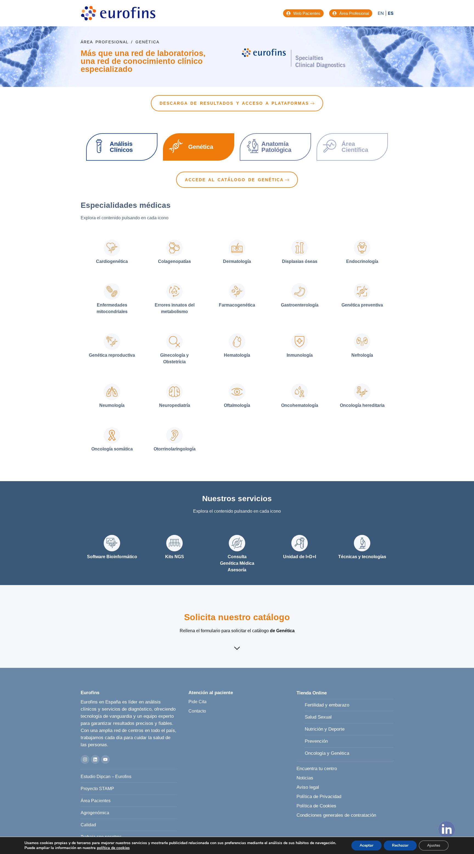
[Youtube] (105, 759)
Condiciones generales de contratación (336, 815)
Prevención (316, 741)
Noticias (305, 778)
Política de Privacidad (319, 796)
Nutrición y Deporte (325, 729)
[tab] (112, 252)
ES (390, 13)
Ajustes (433, 845)
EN (381, 13)
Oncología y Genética (327, 753)
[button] (237, 649)
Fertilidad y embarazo (327, 705)
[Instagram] (85, 759)
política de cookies (113, 847)
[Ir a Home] (118, 13)
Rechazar (400, 845)
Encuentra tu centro (317, 768)
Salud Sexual (318, 717)
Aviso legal (308, 787)
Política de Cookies (316, 805)
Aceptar (366, 845)
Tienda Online (312, 693)
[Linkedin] (95, 759)
